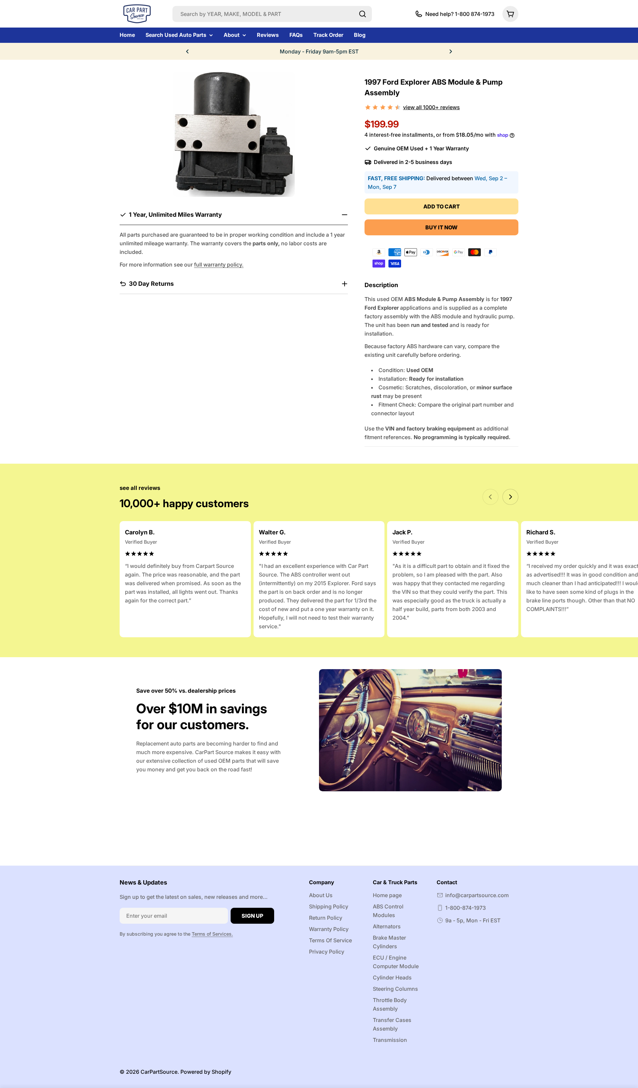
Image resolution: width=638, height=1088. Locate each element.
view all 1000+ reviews (431, 107)
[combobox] (272, 14)
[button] (187, 51)
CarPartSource (159, 1071)
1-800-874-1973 (465, 907)
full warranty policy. (219, 264)
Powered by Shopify (205, 1071)
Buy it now (441, 227)
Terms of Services (212, 934)
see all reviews (140, 488)
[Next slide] (510, 497)
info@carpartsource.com (477, 895)
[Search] (363, 14)
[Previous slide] (490, 497)
